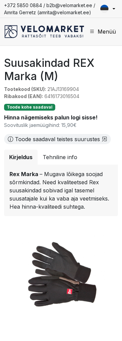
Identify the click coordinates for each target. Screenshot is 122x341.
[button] (108, 8)
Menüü (107, 31)
